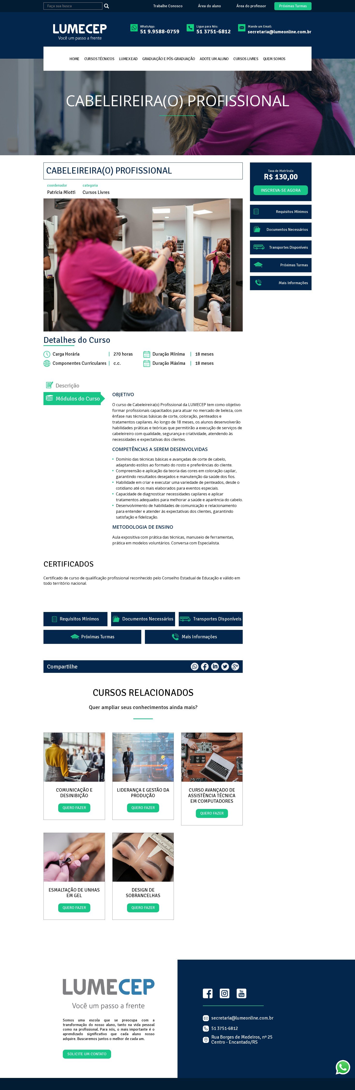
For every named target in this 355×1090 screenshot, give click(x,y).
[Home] (77, 33)
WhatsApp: (159, 29)
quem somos (274, 58)
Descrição (67, 385)
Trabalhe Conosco (168, 6)
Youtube (241, 993)
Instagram (224, 993)
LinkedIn (215, 666)
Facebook (205, 666)
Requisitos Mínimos (75, 619)
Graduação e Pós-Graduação (168, 58)
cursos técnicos (99, 58)
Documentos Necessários (143, 619)
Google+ (235, 666)
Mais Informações (195, 637)
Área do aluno (209, 6)
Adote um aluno (214, 58)
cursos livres (245, 58)
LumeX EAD (128, 58)
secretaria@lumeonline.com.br (280, 32)
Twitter (225, 666)
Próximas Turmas (293, 6)
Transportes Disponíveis (212, 619)
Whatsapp (195, 666)
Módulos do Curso (78, 398)
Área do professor (251, 6)
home (74, 58)
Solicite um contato (86, 1054)
